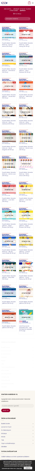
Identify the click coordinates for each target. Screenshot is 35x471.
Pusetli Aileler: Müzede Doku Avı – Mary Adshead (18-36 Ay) (9, 122)
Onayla (28, 468)
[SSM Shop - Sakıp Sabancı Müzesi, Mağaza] (8, 3)
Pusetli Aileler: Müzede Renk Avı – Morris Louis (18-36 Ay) (26, 148)
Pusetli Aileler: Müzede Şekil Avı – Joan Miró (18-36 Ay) (9, 199)
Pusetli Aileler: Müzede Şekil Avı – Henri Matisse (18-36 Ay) (26, 70)
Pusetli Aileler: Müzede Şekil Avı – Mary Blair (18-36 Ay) (9, 277)
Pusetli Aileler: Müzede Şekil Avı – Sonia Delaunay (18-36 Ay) (26, 277)
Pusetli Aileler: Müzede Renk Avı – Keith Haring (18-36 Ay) (26, 44)
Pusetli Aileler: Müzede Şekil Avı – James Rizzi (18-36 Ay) (9, 96)
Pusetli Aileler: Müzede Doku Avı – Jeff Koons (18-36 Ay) (26, 96)
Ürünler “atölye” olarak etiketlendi (20, 10)
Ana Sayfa (7, 9)
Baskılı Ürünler (5, 347)
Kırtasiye (4, 357)
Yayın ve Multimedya (8, 367)
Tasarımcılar (5, 377)
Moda (3, 361)
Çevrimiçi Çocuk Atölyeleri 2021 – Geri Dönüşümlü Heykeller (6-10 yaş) (25, 328)
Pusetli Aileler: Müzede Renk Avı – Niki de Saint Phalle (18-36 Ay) (9, 251)
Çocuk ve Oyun (6, 351)
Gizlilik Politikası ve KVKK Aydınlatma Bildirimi (15, 457)
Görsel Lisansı (5, 380)
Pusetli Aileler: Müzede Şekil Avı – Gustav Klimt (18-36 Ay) (26, 251)
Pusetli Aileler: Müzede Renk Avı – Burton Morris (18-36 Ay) (9, 44)
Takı (2, 364)
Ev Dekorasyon (6, 354)
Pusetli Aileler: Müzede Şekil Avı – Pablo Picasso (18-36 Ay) (9, 225)
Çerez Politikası (6, 460)
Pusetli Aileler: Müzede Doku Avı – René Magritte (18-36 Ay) (9, 148)
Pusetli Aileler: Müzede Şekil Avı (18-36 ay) (9, 302)
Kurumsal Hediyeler (7, 384)
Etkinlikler (4, 387)
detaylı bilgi (19, 468)
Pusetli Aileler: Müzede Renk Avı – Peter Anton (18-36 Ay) (26, 174)
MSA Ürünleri (5, 370)
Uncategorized (6, 374)
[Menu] (33, 3)
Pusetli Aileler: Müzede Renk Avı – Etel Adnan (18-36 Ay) (9, 70)
